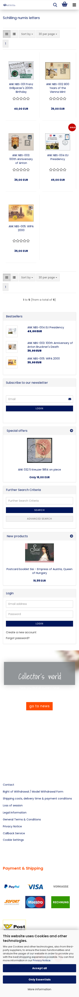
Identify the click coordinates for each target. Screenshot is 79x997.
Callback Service (14, 833)
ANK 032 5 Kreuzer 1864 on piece (39, 470)
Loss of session (13, 805)
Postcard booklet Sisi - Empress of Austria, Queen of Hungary (39, 571)
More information (39, 989)
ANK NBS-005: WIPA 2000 (21, 228)
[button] (7, 34)
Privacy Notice (41, 960)
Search (39, 510)
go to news (39, 706)
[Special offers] (71, 431)
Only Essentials (40, 979)
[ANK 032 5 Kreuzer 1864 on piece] (39, 450)
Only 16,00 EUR (39, 477)
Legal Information (14, 812)
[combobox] (27, 34)
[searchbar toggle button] (55, 5)
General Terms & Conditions (22, 819)
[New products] (71, 536)
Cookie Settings (13, 840)
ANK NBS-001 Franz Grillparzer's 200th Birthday (21, 88)
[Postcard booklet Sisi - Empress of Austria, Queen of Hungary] (39, 552)
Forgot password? (18, 638)
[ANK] (7, 5)
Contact (8, 785)
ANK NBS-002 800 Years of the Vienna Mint (57, 88)
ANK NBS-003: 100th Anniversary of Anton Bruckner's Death (21, 159)
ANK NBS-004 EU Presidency (57, 157)
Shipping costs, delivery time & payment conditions (37, 798)
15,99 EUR (39, 581)
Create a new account (21, 632)
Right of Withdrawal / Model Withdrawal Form (33, 792)
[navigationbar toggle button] (74, 5)
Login (39, 408)
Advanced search (39, 518)
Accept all (39, 968)
